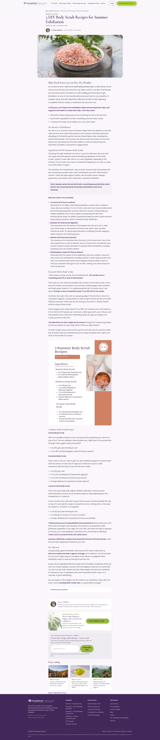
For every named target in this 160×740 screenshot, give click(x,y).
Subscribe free (87, 649)
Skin (65, 25)
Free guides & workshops (96, 712)
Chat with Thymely (94, 709)
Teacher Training (71, 724)
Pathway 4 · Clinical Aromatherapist (72, 717)
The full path (70, 721)
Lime (105, 322)
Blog (47, 11)
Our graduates (115, 707)
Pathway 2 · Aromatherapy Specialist (74, 708)
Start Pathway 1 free (126, 3)
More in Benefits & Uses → (58, 693)
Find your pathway (94, 707)
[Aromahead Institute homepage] (35, 3)
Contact (113, 721)
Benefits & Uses (54, 11)
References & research (59, 590)
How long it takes (65, 3)
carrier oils (69, 115)
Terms (104, 731)
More (103, 3)
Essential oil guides (94, 715)
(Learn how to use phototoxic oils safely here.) (67, 534)
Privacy (109, 731)
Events (112, 715)
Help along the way (79, 3)
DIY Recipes (60, 25)
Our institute (114, 704)
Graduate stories (94, 3)
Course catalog (115, 709)
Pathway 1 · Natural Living (73, 704)
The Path (54, 3)
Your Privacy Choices (119, 731)
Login (112, 3)
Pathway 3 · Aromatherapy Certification (74, 712)
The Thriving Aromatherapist (119, 718)
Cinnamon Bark (81, 296)
